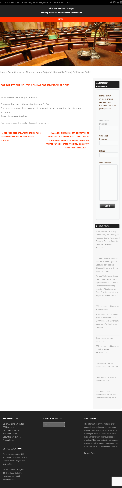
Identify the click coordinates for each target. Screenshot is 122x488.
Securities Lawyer (10, 433)
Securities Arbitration (12, 437)
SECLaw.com (8, 427)
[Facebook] (114, 2)
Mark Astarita (31, 97)
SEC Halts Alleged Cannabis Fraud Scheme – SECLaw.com (107, 349)
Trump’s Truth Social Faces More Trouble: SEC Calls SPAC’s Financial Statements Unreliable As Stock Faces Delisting (107, 320)
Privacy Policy (8, 440)
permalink (45, 123)
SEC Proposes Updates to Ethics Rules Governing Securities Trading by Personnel (21, 137)
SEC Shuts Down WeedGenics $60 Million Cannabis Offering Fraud (106, 394)
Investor (37, 72)
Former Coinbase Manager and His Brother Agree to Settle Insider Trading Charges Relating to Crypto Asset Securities (107, 264)
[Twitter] (111, 2)
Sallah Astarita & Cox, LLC (13, 424)
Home (3, 72)
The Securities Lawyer (61, 8)
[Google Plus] (121, 2)
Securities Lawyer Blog (19, 72)
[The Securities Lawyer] (61, 65)
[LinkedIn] (118, 2)
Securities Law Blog (11, 430)
